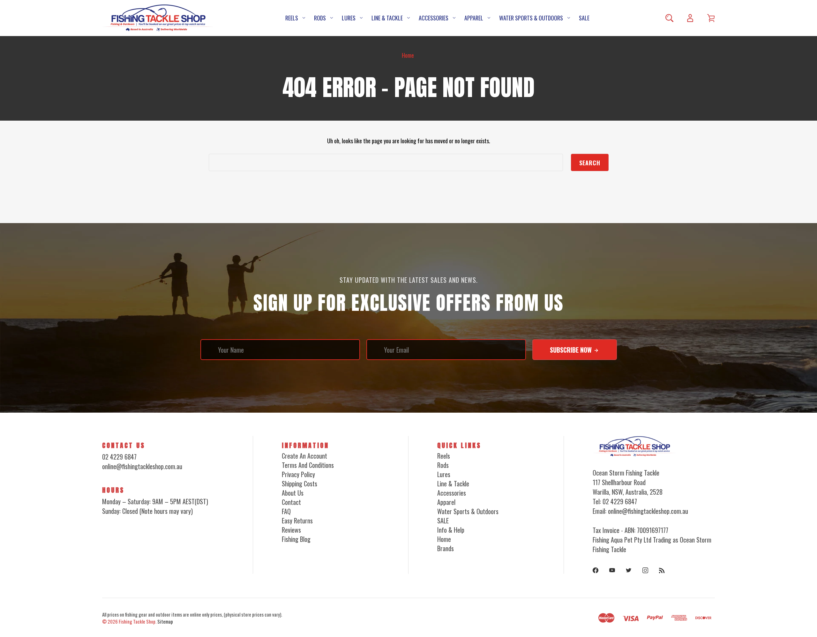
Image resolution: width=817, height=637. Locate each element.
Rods (320, 18)
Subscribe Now (571, 350)
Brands (445, 548)
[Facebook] (595, 570)
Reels (291, 18)
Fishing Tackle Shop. (137, 621)
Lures (349, 18)
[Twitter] (629, 570)
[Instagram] (645, 570)
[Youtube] (612, 570)
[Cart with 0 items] (711, 18)
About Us (293, 493)
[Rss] (662, 570)
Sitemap (165, 621)
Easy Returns (297, 520)
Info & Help (450, 530)
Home (444, 539)
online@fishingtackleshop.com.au (142, 466)
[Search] (669, 18)
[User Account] (690, 18)
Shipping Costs (299, 483)
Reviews (291, 530)
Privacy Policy (298, 474)
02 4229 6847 (119, 456)
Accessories (433, 18)
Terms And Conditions (308, 465)
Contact (291, 502)
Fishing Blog (296, 539)
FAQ (286, 511)
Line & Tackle (387, 18)
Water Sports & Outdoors (531, 18)
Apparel (473, 18)
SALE (584, 18)
